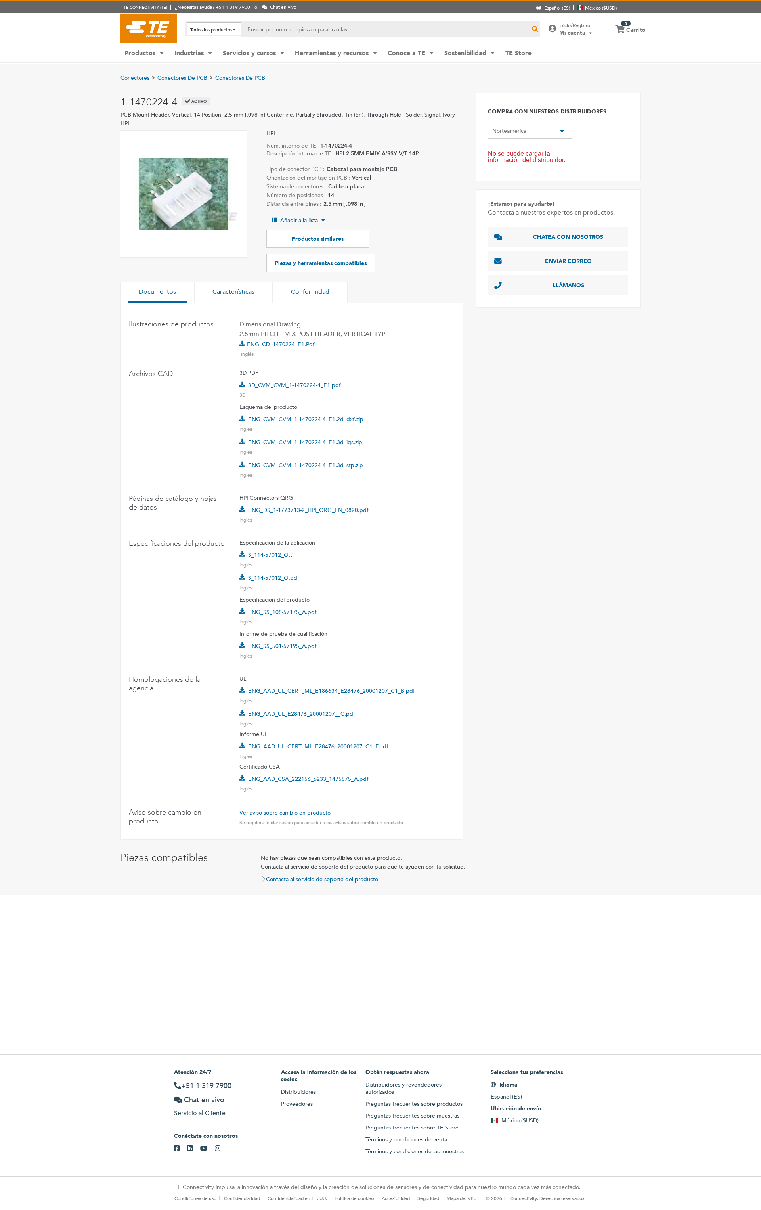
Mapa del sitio (461, 1198)
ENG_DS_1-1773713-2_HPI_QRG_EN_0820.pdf (308, 510)
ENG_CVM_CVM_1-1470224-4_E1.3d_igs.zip (305, 442)
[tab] (157, 292)
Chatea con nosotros (568, 236)
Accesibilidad (396, 1198)
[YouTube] (207, 1148)
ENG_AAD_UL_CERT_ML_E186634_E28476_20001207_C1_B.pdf (331, 690)
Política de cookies (354, 1198)
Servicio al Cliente (200, 1113)
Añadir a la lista (299, 220)
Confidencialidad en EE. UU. (297, 1198)
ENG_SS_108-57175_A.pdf (282, 612)
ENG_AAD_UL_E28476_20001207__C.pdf (301, 713)
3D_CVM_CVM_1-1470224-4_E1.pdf (294, 385)
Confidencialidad (242, 1198)
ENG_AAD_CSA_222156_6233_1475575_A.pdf (308, 778)
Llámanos (568, 285)
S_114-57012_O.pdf (273, 577)
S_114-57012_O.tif (271, 554)
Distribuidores (298, 1091)
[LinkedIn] (193, 1148)
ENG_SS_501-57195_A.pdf (282, 646)
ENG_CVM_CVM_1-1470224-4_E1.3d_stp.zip (305, 465)
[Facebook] (180, 1148)
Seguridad (428, 1198)
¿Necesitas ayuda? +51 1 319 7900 (212, 7)
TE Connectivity (148, 28)
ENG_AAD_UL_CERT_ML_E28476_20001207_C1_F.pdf (318, 746)
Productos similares (318, 238)
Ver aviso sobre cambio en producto (285, 812)
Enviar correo (568, 261)
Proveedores (297, 1103)
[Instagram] (221, 1148)
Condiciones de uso (195, 1198)
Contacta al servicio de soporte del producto (322, 879)
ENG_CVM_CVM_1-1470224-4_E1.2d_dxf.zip (305, 419)
